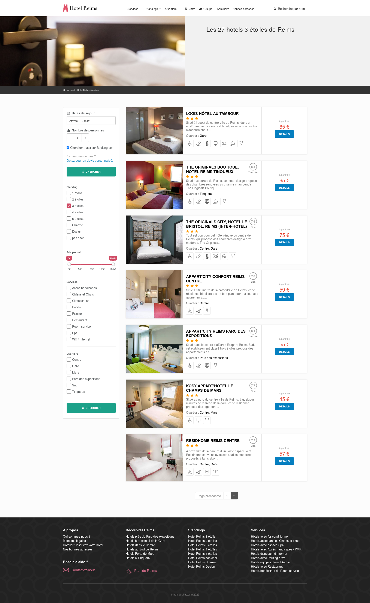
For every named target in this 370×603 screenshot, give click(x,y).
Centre (76, 359)
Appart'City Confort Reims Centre (215, 279)
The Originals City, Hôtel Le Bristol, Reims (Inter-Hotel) (216, 224)
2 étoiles (78, 199)
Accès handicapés (84, 288)
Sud (75, 385)
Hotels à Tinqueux (138, 558)
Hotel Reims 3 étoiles (202, 545)
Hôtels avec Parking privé (268, 558)
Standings (152, 9)
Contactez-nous (83, 570)
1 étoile (77, 193)
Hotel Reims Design (201, 566)
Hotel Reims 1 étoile (201, 536)
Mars (75, 372)
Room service (81, 326)
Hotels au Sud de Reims (142, 549)
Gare (75, 366)
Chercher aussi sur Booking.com (92, 147)
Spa (75, 333)
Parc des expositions (86, 379)
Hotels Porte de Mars (140, 553)
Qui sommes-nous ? (76, 536)
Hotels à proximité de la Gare (145, 540)
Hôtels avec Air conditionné (269, 536)
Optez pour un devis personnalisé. (90, 160)
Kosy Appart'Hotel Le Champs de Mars (209, 388)
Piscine (77, 313)
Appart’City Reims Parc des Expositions (216, 333)
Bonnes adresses (243, 9)
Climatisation (81, 300)
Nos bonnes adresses (77, 549)
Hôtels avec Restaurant (267, 566)
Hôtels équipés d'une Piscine (270, 562)
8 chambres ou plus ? (81, 156)
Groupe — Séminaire (216, 9)
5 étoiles (78, 218)
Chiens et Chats (83, 294)
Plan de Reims (145, 570)
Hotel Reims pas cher (202, 558)
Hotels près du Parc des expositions (150, 536)
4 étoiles (78, 212)
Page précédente (209, 496)
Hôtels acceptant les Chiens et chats (275, 540)
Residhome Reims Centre (213, 440)
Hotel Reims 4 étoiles (202, 549)
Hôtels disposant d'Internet (269, 553)
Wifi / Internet (81, 339)
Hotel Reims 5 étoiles (202, 553)
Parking (77, 307)
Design (77, 231)
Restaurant (79, 320)
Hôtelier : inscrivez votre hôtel (83, 545)
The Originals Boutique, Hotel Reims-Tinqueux (212, 169)
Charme (77, 225)
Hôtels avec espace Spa (267, 545)
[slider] (69, 264)
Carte (191, 9)
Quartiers (171, 9)
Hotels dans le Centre (140, 545)
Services (132, 9)
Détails (284, 134)
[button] (289, 8)
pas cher (78, 238)
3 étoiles (78, 206)
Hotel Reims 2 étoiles (202, 540)
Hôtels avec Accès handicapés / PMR (276, 549)
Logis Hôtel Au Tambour (212, 113)
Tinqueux (78, 391)
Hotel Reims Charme (202, 562)
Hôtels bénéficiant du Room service (275, 570)
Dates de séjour (83, 113)
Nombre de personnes (87, 130)
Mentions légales (74, 540)
